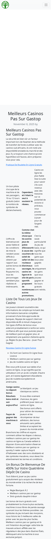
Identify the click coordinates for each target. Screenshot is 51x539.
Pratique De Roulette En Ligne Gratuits (24, 164)
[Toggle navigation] (46, 4)
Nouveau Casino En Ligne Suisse (21, 348)
